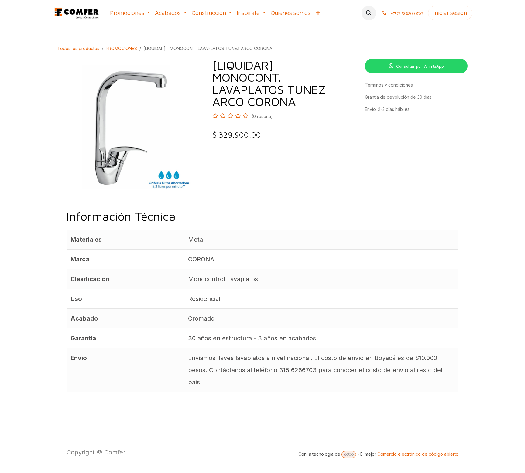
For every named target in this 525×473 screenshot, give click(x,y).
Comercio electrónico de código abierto (417, 454)
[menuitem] (130, 13)
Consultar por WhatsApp (420, 66)
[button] (369, 13)
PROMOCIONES (121, 48)
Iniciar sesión (450, 13)
